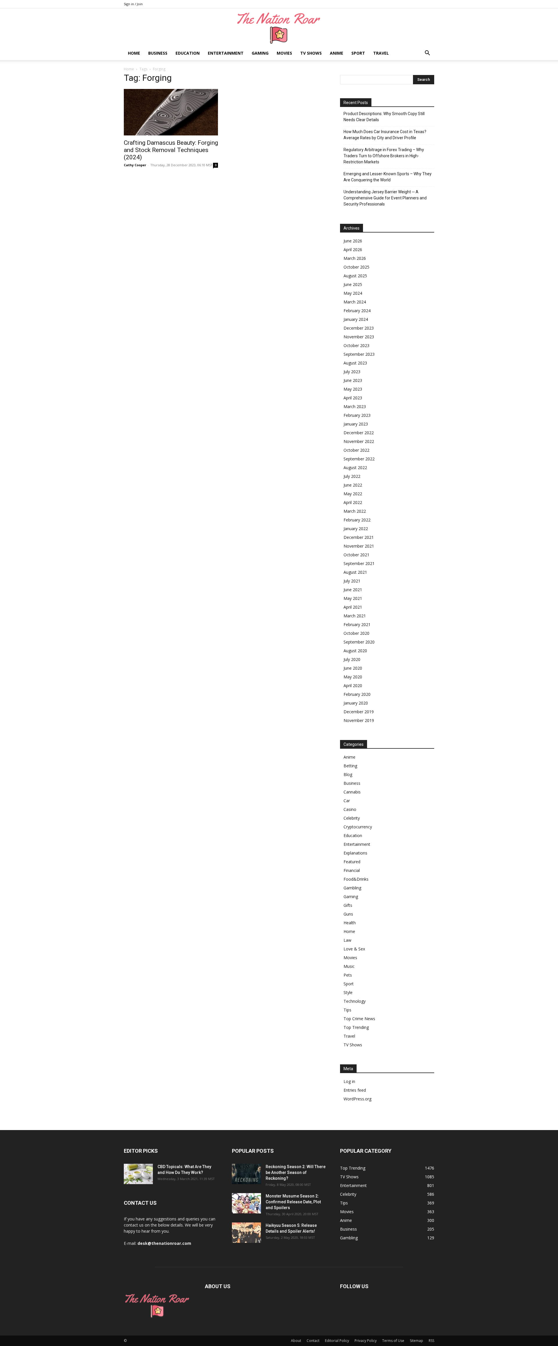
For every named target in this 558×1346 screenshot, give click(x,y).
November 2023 (359, 336)
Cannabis (352, 792)
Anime (336, 53)
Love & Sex (354, 949)
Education (188, 53)
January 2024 (356, 319)
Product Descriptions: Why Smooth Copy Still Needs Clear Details (384, 116)
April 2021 (353, 607)
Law (347, 940)
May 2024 (353, 293)
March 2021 (355, 616)
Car (347, 800)
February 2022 (357, 520)
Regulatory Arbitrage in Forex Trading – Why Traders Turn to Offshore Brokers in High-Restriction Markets (384, 155)
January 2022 (356, 528)
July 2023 (352, 371)
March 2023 (355, 406)
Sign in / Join (133, 4)
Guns (348, 914)
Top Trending (356, 1027)
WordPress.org (357, 1099)
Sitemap (416, 1340)
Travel (381, 53)
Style (348, 992)
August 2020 (355, 650)
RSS (431, 1340)
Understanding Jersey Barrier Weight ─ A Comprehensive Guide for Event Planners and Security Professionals (385, 198)
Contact (313, 1340)
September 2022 (359, 459)
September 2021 (359, 563)
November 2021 (359, 546)
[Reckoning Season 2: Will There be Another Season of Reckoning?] (246, 1174)
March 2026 (355, 258)
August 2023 (355, 363)
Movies (284, 53)
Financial (352, 870)
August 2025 (355, 275)
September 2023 (359, 354)
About (296, 1340)
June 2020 (353, 668)
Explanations (355, 853)
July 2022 (352, 476)
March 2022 (355, 511)
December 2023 (359, 328)
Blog (348, 774)
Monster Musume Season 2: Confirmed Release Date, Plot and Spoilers (293, 1202)
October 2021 (356, 554)
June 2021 (353, 589)
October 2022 (356, 450)
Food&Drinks (356, 879)
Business (157, 53)
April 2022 (353, 502)
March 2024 (355, 302)
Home (134, 53)
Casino (350, 809)
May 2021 (353, 598)
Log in (349, 1081)
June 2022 (353, 485)
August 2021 (355, 572)
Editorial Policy (337, 1340)
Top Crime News (359, 1018)
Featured (352, 861)
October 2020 (356, 633)
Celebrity (352, 818)
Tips (347, 1010)
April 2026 (353, 249)
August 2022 (355, 467)
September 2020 (359, 642)
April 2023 (353, 398)
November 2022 (359, 441)
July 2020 (352, 659)
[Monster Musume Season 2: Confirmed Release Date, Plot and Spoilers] (246, 1203)
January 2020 (356, 703)
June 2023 (353, 380)
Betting (350, 765)
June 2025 (353, 284)
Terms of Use (393, 1340)
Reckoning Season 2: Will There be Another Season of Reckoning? (296, 1172)
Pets (348, 975)
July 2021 (352, 581)
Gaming (260, 53)
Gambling (352, 888)
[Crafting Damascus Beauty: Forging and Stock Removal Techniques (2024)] (171, 112)
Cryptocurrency (358, 827)
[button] (427, 53)
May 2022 (353, 493)
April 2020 (353, 685)
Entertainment (226, 53)
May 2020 (353, 677)
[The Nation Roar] (279, 28)
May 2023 (353, 389)
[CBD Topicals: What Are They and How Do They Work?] (138, 1174)
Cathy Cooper (135, 165)
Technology (355, 1001)
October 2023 (356, 345)
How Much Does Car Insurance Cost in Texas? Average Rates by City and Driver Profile (385, 134)
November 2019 (359, 720)
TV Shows (311, 53)
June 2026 (353, 241)
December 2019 (359, 711)
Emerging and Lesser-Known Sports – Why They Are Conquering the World (388, 176)
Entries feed (355, 1090)
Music (349, 966)
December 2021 (359, 537)
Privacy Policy (366, 1340)
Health (350, 922)
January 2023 (356, 424)
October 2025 (356, 267)
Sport (358, 53)
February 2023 (357, 415)
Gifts (348, 905)
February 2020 (357, 694)
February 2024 (357, 310)
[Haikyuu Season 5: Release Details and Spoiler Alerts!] (246, 1232)
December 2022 (359, 432)
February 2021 (357, 624)
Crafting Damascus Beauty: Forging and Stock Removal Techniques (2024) (171, 150)
